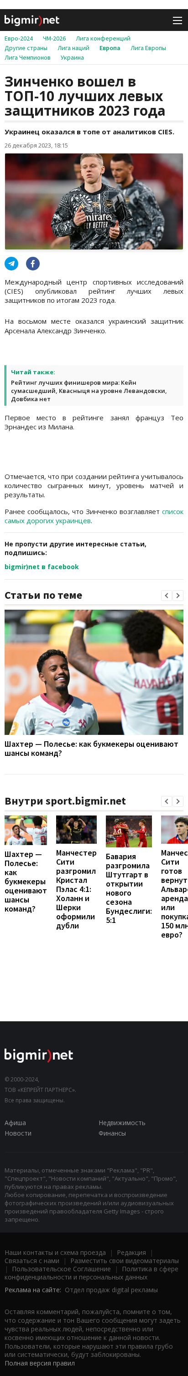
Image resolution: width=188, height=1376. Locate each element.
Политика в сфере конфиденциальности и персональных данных (91, 1272)
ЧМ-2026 (54, 38)
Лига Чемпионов (28, 57)
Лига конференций (103, 38)
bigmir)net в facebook (42, 566)
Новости (18, 1133)
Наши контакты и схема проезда (55, 1252)
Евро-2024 (19, 38)
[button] (166, 595)
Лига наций (73, 48)
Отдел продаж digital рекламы (111, 1289)
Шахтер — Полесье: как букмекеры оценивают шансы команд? (91, 748)
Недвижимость (122, 1122)
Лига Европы (148, 48)
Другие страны (26, 48)
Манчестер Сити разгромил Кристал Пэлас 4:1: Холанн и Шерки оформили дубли (76, 889)
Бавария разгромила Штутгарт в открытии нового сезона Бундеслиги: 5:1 (129, 888)
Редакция (131, 1252)
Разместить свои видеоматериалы (124, 1260)
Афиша (15, 1122)
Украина (72, 57)
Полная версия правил (40, 1363)
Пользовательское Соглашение (61, 1268)
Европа (109, 48)
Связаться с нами (32, 1260)
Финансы (112, 1133)
